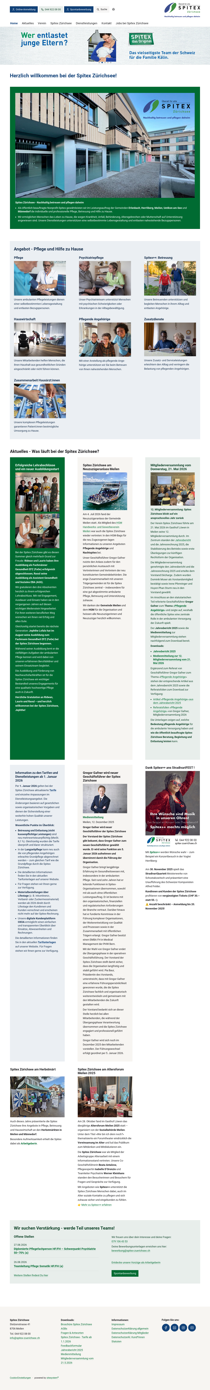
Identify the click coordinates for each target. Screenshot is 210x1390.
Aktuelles (28, 23)
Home (14, 23)
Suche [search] (103, 9)
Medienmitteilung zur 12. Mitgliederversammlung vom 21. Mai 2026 (172, 659)
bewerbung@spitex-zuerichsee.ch (131, 1250)
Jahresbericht (183, 540)
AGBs (64, 1328)
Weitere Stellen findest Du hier (31, 1275)
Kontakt (107, 23)
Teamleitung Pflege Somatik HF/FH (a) (38, 1266)
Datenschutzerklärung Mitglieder (130, 1332)
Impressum (118, 1324)
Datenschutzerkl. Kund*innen (128, 1337)
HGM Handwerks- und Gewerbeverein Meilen (102, 527)
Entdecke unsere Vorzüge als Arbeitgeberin (136, 1262)
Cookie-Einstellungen (20, 1377)
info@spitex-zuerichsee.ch (25, 1337)
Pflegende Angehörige (173, 676)
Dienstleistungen (86, 23)
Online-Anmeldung (26, 9)
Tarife (52, 790)
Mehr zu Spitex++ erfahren (96, 1204)
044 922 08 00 (53, 9)
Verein (42, 23)
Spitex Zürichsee (61, 23)
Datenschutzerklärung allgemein (130, 1328)
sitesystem (53, 1377)
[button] (99, 63)
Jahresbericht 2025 (164, 651)
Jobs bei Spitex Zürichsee (132, 23)
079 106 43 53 (120, 1241)
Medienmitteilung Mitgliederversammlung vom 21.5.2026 (77, 1358)
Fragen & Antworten (72, 1332)
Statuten (116, 1341)
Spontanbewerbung (80, 9)
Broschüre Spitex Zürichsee (76, 1324)
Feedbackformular (71, 1345)
